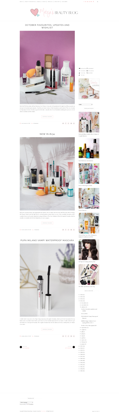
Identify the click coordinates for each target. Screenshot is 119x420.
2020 (81, 350)
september (84, 327)
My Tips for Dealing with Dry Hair (87, 261)
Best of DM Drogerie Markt (85, 185)
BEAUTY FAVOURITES (30, 1)
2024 (81, 298)
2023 (81, 301)
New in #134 (47, 134)
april (82, 338)
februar (83, 342)
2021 (81, 348)
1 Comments (36, 229)
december (84, 303)
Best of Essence (83, 210)
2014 (81, 362)
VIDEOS (44, 1)
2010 (81, 371)
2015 (81, 360)
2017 (81, 356)
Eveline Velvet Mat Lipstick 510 (88, 325)
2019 (81, 352)
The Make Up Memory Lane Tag (87, 286)
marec (83, 340)
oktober (83, 307)
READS (38, 1)
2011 (81, 368)
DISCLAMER (64, 1)
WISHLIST (50, 1)
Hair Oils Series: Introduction (86, 160)
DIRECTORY (57, 1)
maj (82, 335)
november (84, 305)
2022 (81, 346)
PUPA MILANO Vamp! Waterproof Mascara (47, 240)
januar (83, 344)
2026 (81, 294)
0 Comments (35, 123)
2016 (81, 358)
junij (82, 333)
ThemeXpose (43, 411)
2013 (81, 364)
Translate (31, 404)
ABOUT (21, 1)
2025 (81, 296)
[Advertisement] (89, 45)
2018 (81, 354)
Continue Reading (47, 116)
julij (82, 331)
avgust (83, 329)
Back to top (95, 411)
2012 (81, 366)
